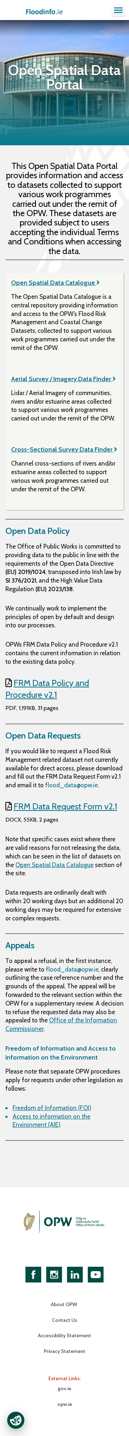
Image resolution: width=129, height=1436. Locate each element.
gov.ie (64, 1388)
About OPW (64, 1304)
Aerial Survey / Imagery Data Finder (62, 379)
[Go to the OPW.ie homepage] (64, 1221)
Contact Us (64, 1320)
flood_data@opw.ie (71, 785)
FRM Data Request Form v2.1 (65, 806)
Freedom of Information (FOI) (52, 1107)
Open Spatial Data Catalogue (53, 283)
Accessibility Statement (64, 1335)
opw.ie (64, 1404)
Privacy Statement (64, 1351)
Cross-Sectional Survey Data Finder (62, 449)
